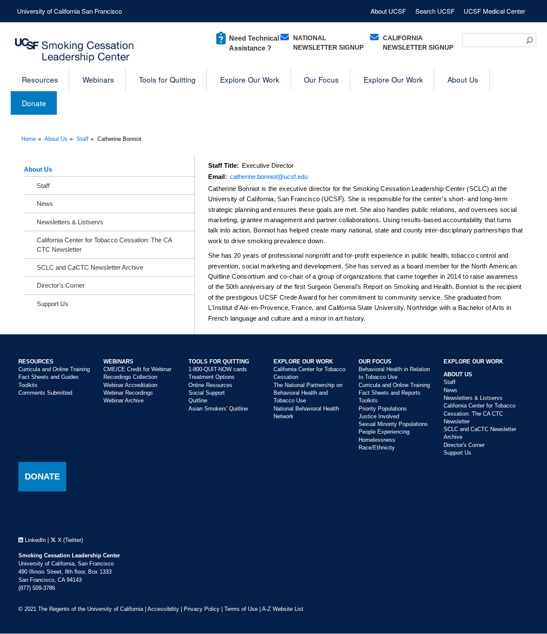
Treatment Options (211, 377)
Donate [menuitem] (34, 103)
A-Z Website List (282, 609)
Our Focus (375, 361)
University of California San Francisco (69, 10)
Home (28, 139)
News (45, 203)
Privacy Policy (202, 609)
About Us (56, 139)
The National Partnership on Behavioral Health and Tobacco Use (308, 393)
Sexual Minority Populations (393, 424)
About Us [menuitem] (462, 79)
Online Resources (210, 385)
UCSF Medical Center (494, 10)
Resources (35, 361)
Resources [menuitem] (40, 79)
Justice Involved (379, 416)
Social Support (206, 393)
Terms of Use (241, 609)
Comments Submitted (45, 393)
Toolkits (28, 385)
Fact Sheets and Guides (48, 377)
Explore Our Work (303, 361)
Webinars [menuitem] (98, 79)
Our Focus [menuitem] (321, 79)
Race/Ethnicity (377, 447)
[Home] (75, 50)
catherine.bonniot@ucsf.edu (269, 176)
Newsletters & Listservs (70, 222)
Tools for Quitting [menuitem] (167, 79)
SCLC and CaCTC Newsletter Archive (90, 267)
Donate (42, 476)
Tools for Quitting (218, 361)
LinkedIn (34, 540)
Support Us (52, 303)
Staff (82, 139)
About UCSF (388, 10)
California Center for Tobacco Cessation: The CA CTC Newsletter (104, 244)
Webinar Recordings (128, 393)
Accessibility (163, 609)
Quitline (197, 400)
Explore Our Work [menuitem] (249, 79)
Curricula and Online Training (54, 369)
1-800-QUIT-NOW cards (217, 369)
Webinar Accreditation (130, 385)
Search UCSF (435, 10)
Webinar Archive (123, 400)
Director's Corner (61, 285)
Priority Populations (383, 408)
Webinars (118, 361)
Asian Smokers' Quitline (218, 408)
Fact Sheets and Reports (390, 393)
